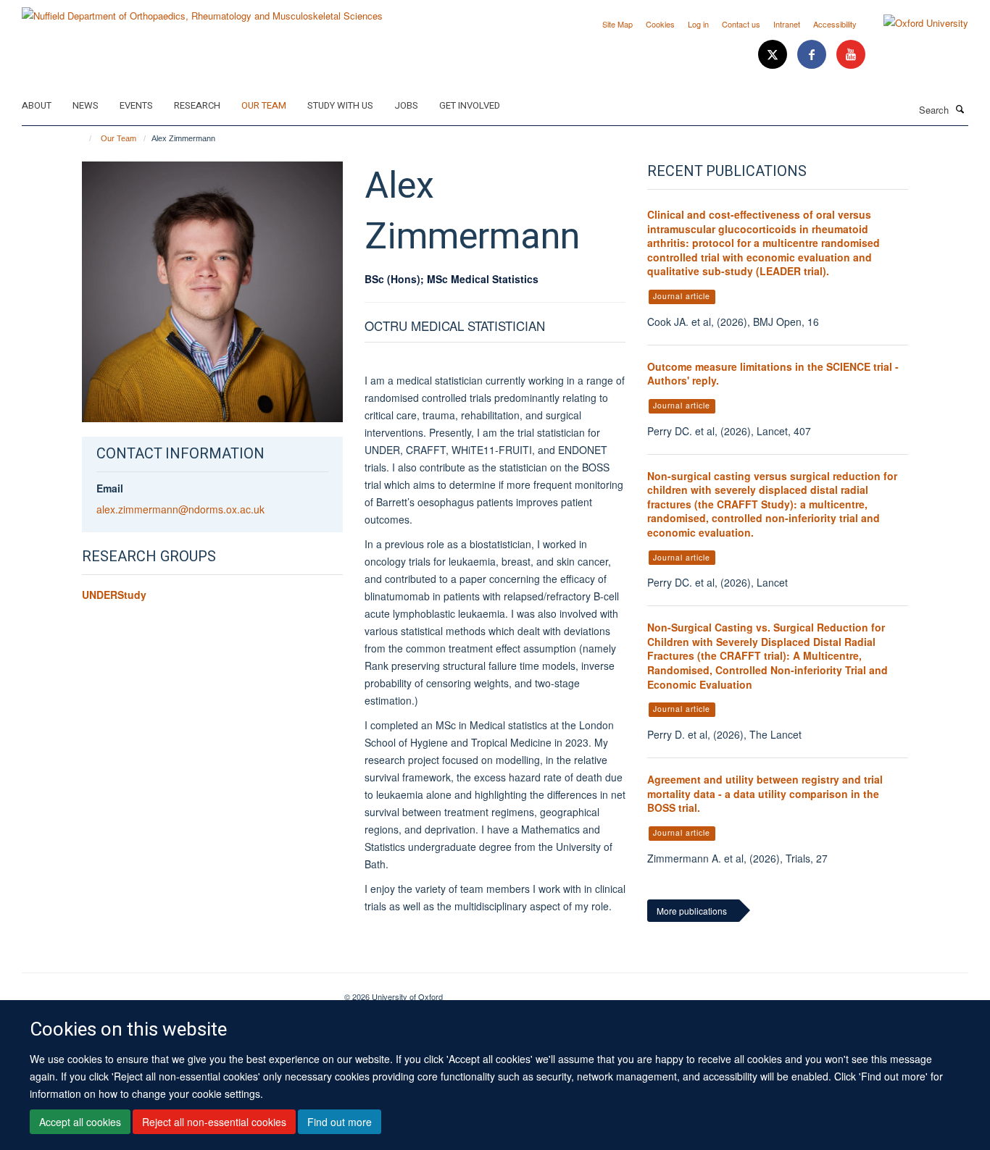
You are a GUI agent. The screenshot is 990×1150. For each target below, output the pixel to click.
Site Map (617, 24)
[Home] (84, 138)
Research (197, 105)
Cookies (660, 24)
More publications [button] (692, 911)
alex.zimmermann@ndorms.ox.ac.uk (180, 509)
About (36, 105)
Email (109, 488)
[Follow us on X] (774, 55)
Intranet (786, 24)
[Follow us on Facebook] (813, 55)
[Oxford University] (915, 23)
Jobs (406, 105)
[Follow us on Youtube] (850, 55)
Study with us (340, 105)
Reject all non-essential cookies (214, 1122)
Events (136, 105)
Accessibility (835, 24)
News (85, 105)
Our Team (263, 105)
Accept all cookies (80, 1122)
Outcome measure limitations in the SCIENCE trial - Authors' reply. (773, 373)
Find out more (339, 1122)
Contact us (741, 24)
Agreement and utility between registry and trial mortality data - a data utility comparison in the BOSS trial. (765, 793)
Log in (698, 24)
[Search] (960, 109)
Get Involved (469, 105)
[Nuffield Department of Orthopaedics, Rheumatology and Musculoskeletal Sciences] (202, 10)
